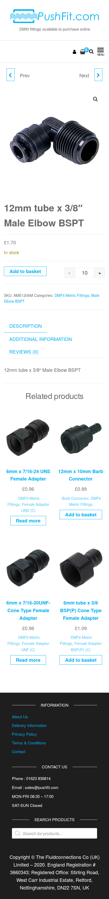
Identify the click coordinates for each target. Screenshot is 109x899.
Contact (18, 751)
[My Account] (75, 51)
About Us (20, 716)
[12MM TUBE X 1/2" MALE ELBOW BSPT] (98, 74)
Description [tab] (25, 325)
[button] (95, 99)
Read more (28, 520)
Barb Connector (75, 498)
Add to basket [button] (81, 514)
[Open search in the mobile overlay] (54, 833)
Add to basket (25, 271)
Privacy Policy (24, 734)
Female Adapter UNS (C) (35, 507)
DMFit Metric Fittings (71, 295)
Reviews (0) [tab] (23, 351)
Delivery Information (29, 725)
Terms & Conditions (29, 742)
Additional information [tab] (40, 338)
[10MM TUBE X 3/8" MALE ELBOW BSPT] (11, 74)
